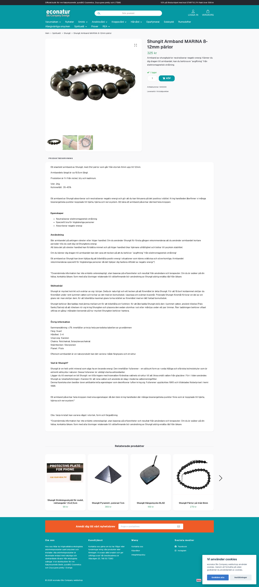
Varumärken (51, 21)
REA (105, 26)
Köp (168, 78)
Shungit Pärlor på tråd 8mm (193, 503)
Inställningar (240, 577)
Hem (47, 33)
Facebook (182, 546)
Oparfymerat (153, 21)
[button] (220, 478)
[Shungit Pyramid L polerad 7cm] (108, 477)
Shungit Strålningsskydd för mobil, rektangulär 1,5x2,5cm (65, 501)
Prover (94, 26)
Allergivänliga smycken (57, 26)
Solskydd (169, 21)
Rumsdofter (184, 21)
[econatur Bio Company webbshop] (58, 13)
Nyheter (69, 21)
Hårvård (135, 21)
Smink (81, 21)
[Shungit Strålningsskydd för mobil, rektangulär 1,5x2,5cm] (65, 475)
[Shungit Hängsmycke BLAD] (150, 477)
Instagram (181, 550)
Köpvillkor (136, 550)
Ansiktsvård (98, 21)
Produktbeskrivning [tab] (61, 158)
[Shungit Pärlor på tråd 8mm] (193, 477)
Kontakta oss (137, 546)
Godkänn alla (218, 577)
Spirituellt (79, 26)
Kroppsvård (118, 21)
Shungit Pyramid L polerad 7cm (108, 503)
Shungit (67, 33)
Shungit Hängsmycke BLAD (151, 503)
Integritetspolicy (138, 555)
